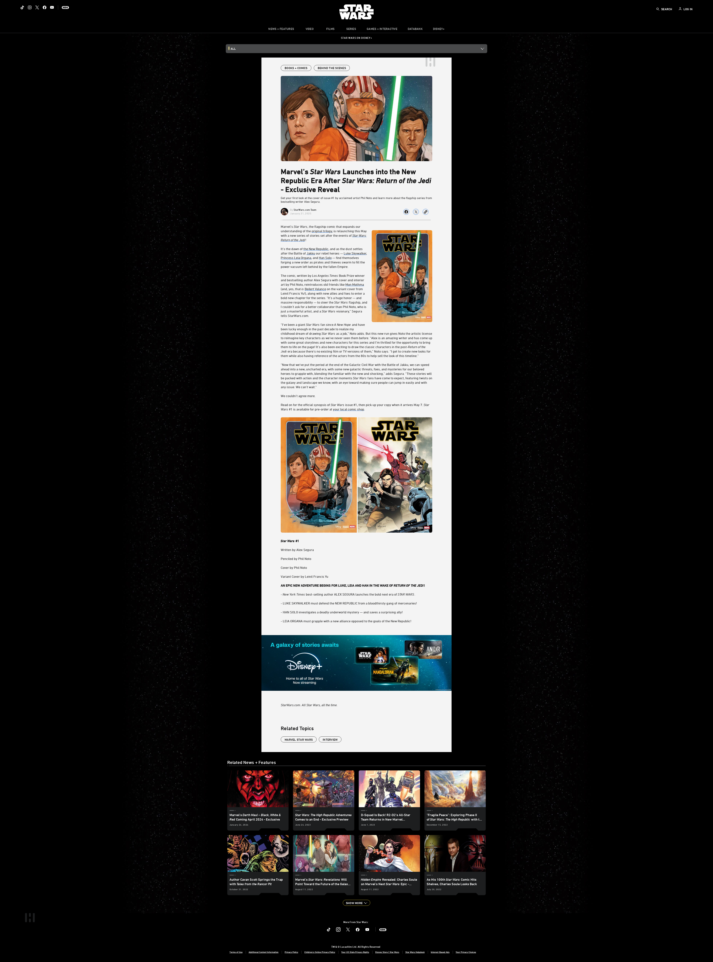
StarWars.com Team (305, 209)
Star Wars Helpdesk (415, 952)
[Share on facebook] (406, 212)
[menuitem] (309, 30)
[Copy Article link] (426, 212)
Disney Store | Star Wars (387, 952)
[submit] (658, 9)
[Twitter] (37, 7)
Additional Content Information (264, 952)
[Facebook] (44, 7)
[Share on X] (416, 212)
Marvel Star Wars (299, 739)
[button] (356, 903)
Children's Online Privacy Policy (319, 952)
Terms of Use (235, 952)
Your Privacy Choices (466, 952)
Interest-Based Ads (440, 952)
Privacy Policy (291, 952)
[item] (281, 30)
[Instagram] (30, 7)
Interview (330, 739)
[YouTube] (52, 7)
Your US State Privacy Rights (355, 952)
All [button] (233, 48)
